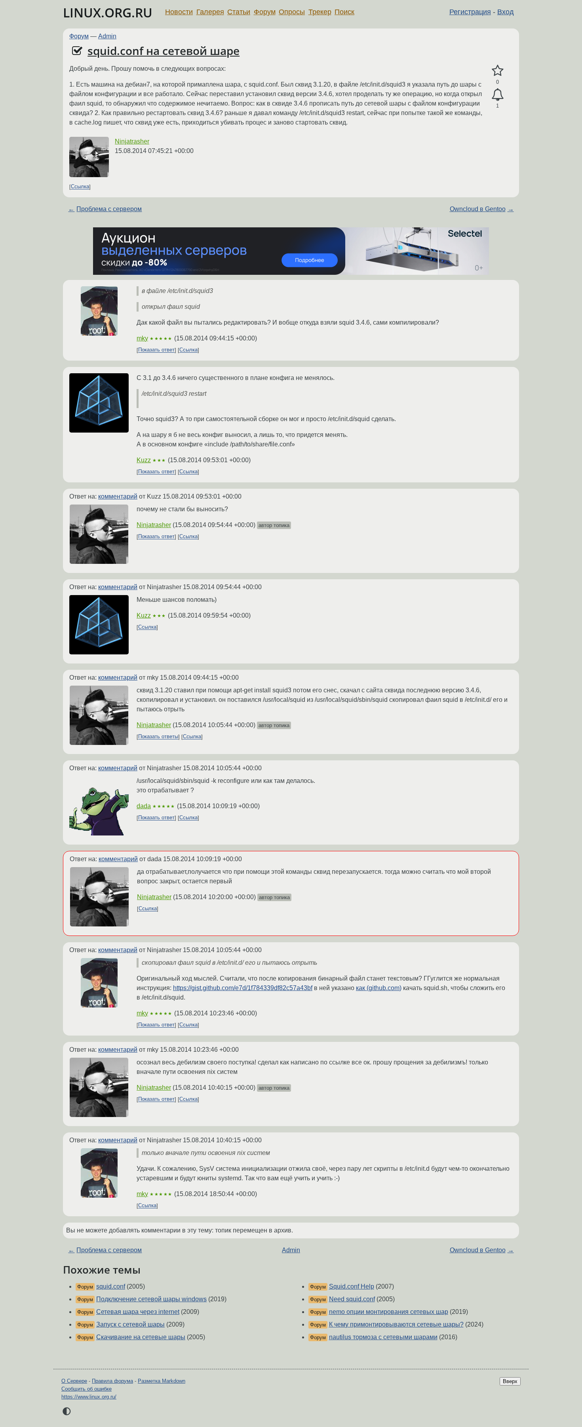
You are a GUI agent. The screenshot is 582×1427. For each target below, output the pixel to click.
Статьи (238, 12)
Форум (265, 12)
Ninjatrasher (132, 141)
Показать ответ (156, 350)
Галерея (210, 12)
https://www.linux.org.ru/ (88, 1397)
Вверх (510, 1381)
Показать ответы (158, 737)
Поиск (344, 12)
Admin (107, 36)
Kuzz (144, 460)
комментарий (117, 496)
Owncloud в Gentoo (478, 209)
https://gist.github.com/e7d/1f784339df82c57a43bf (242, 988)
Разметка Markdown (161, 1381)
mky (142, 338)
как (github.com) (378, 988)
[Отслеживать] (497, 95)
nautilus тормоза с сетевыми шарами (383, 1337)
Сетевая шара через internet (137, 1311)
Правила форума (112, 1381)
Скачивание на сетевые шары (140, 1337)
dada (144, 806)
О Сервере (74, 1381)
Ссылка (80, 187)
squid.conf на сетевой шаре (163, 50)
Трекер (319, 12)
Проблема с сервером (109, 209)
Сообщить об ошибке (86, 1389)
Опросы (292, 12)
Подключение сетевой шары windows (151, 1299)
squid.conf (110, 1286)
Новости (179, 12)
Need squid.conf (352, 1299)
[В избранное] (497, 71)
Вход (505, 12)
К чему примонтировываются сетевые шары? (396, 1324)
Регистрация (470, 12)
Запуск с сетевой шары (130, 1324)
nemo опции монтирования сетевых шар (388, 1311)
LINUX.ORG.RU (107, 12)
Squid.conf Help (351, 1286)
